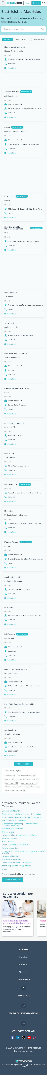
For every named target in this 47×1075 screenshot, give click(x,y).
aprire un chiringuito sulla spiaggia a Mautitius (21, 817)
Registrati (36, 3)
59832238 (11, 690)
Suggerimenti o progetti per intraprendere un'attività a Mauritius (20, 824)
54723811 (11, 213)
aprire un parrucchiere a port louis (16, 866)
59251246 (11, 113)
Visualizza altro (23, 763)
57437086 (11, 620)
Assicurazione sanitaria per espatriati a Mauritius (17, 922)
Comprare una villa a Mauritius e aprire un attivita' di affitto (23, 852)
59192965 (11, 497)
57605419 (11, 340)
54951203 (11, 245)
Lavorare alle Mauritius (11, 811)
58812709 (11, 594)
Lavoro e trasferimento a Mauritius (16, 862)
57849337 (11, 563)
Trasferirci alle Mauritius (12, 829)
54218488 (11, 374)
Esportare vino (8, 841)
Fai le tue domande (13, 880)
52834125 (11, 309)
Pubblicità (23, 964)
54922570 (11, 655)
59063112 (11, 470)
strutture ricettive (9, 838)
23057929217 (13, 751)
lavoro (4, 869)
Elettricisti (7, 55)
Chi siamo (23, 972)
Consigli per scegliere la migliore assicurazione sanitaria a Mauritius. (17, 929)
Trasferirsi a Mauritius (11, 859)
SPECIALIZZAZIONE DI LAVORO (14, 820)
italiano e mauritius (10, 848)
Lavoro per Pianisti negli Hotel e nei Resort (19, 835)
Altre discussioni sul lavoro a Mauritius (18, 874)
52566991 (11, 409)
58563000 (11, 63)
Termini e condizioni (23, 1051)
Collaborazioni (23, 979)
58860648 (11, 716)
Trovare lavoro (8, 832)
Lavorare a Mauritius (10, 856)
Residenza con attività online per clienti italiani (21, 814)
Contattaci (11, 68)
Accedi (27, 3)
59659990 (11, 148)
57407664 (11, 527)
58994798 (11, 440)
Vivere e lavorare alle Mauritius (15, 845)
